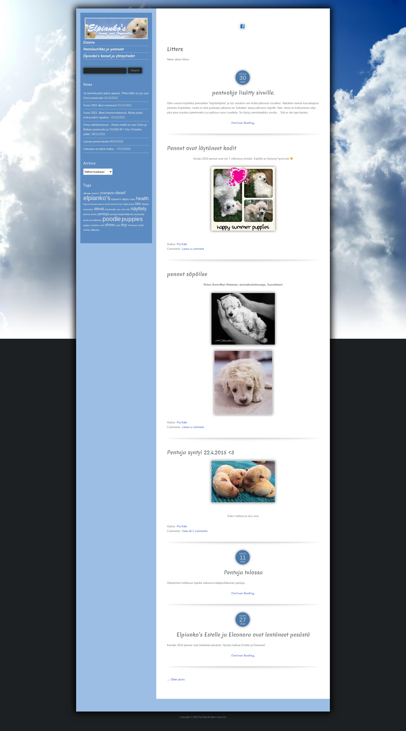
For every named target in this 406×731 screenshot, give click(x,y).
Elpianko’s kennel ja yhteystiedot (109, 56)
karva (86, 204)
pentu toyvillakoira (92, 220)
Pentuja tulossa (243, 572)
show (110, 224)
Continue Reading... (243, 123)
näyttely (139, 208)
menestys (88, 209)
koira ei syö (117, 204)
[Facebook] (243, 23)
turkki (141, 225)
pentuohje (139, 214)
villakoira (95, 230)
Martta (145, 204)
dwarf (120, 193)
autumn (95, 193)
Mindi (99, 209)
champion (107, 193)
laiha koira (129, 204)
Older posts (176, 679)
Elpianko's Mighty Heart (123, 199)
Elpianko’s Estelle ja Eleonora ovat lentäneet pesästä (243, 634)
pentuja (103, 214)
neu (119, 209)
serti (102, 225)
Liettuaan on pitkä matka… (99, 149)
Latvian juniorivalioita (96, 141)
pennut (86, 214)
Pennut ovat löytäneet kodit (201, 148)
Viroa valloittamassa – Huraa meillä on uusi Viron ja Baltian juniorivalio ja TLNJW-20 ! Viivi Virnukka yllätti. (115, 129)
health (142, 198)
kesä (107, 204)
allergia (87, 193)
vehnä (86, 230)
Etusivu (89, 42)
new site (125, 209)
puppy (86, 225)
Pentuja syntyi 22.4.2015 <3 (200, 452)
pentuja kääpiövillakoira (121, 214)
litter (138, 204)
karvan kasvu (97, 204)
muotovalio (110, 209)
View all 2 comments (195, 531)
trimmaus (132, 225)
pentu (94, 214)
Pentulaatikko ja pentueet (103, 49)
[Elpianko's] (116, 28)
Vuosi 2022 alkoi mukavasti (100, 105)
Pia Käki (182, 244)
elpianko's (96, 197)
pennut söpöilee (187, 274)
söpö (118, 225)
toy (124, 224)
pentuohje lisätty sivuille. (243, 93)
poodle (112, 218)
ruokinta (95, 225)
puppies (132, 219)
